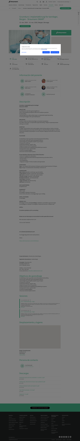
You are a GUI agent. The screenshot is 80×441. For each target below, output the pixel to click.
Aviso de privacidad (44, 49)
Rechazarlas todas (46, 52)
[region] (40, 49)
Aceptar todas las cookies (55, 52)
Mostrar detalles (24, 52)
